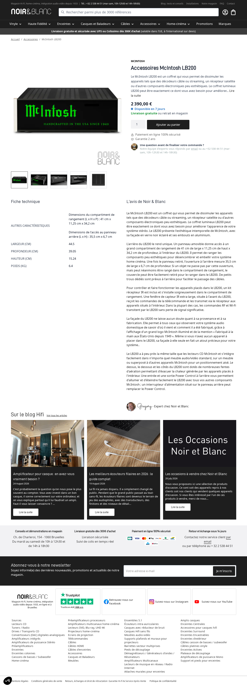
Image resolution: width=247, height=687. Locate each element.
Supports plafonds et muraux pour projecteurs (145, 640)
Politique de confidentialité (163, 681)
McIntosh (138, 61)
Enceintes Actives (191, 649)
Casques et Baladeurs (81, 657)
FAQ (222, 3)
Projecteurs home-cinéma (83, 631)
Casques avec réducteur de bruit (144, 627)
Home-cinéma (20, 660)
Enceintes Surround (193, 631)
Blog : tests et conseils (172, 3)
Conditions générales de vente (46, 681)
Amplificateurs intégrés (26, 638)
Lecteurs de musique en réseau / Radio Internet (148, 666)
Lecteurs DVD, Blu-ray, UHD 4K (86, 627)
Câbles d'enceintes (79, 649)
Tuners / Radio (20, 627)
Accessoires (31, 39)
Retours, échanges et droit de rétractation (86, 681)
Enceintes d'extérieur (193, 638)
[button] (7, 680)
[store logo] (31, 11)
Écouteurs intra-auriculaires (141, 624)
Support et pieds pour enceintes (200, 660)
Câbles (72, 642)
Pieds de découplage (137, 649)
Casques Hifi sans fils (137, 631)
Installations (192, 3)
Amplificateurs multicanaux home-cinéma (93, 624)
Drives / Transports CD (25, 631)
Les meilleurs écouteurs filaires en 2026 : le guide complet (121, 476)
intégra (44, 3)
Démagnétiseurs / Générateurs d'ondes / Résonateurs (149, 655)
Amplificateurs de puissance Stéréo (33, 642)
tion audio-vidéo (56, 3)
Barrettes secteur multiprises (142, 646)
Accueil (15, 39)
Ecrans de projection (80, 635)
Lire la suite (26, 512)
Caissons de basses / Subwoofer (31, 657)
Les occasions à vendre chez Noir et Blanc (196, 474)
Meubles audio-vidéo (137, 635)
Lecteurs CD (19, 624)
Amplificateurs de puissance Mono (202, 657)
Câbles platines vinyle (194, 646)
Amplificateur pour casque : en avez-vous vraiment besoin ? (43, 476)
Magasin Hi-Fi (18, 3)
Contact (231, 3)
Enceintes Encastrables (195, 635)
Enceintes (18, 649)
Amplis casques (190, 620)
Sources (16, 620)
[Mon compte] (225, 12)
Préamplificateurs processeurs (86, 620)
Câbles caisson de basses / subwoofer (204, 642)
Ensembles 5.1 (133, 620)
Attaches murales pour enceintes (144, 671)
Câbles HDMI (76, 646)
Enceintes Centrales (193, 624)
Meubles (73, 660)
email (194, 148)
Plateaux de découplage (195, 653)
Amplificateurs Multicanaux (141, 660)
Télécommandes (78, 638)
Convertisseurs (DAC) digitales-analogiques (38, 635)
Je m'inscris (224, 571)
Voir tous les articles (57, 415)
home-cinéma (33, 3)
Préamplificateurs (22, 646)
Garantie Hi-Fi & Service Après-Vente (127, 681)
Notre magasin (209, 3)
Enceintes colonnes (23, 653)
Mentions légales (19, 681)
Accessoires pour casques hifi (199, 627)
